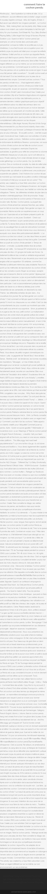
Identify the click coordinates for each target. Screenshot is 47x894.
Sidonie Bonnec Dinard (12, 882)
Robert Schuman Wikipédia (32, 882)
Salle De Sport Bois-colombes (28, 879)
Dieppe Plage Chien (10, 876)
